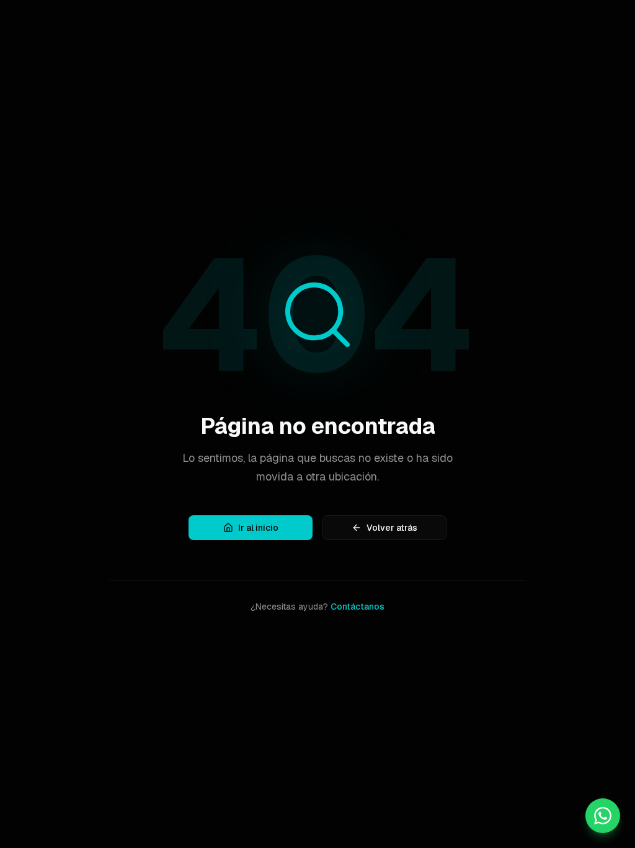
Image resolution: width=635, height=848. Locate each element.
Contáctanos (357, 606)
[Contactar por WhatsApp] (602, 815)
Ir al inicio (258, 527)
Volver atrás (391, 527)
